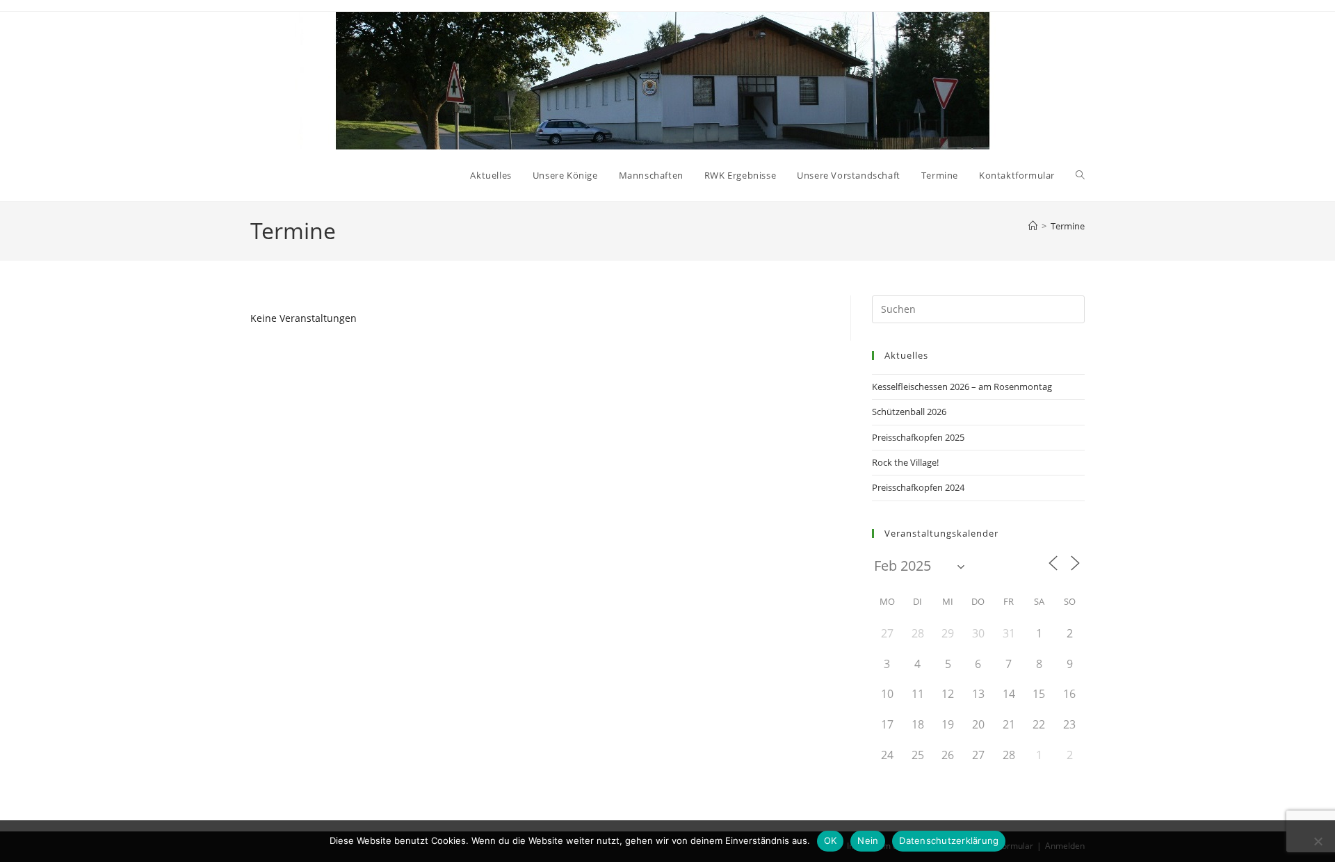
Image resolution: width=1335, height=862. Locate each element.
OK (830, 840)
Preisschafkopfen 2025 (918, 437)
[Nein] (1318, 841)
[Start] (1032, 226)
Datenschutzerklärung (948, 840)
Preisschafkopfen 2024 (918, 487)
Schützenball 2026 (909, 411)
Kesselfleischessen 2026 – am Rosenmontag (962, 386)
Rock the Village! (905, 462)
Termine (1068, 226)
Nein (867, 840)
